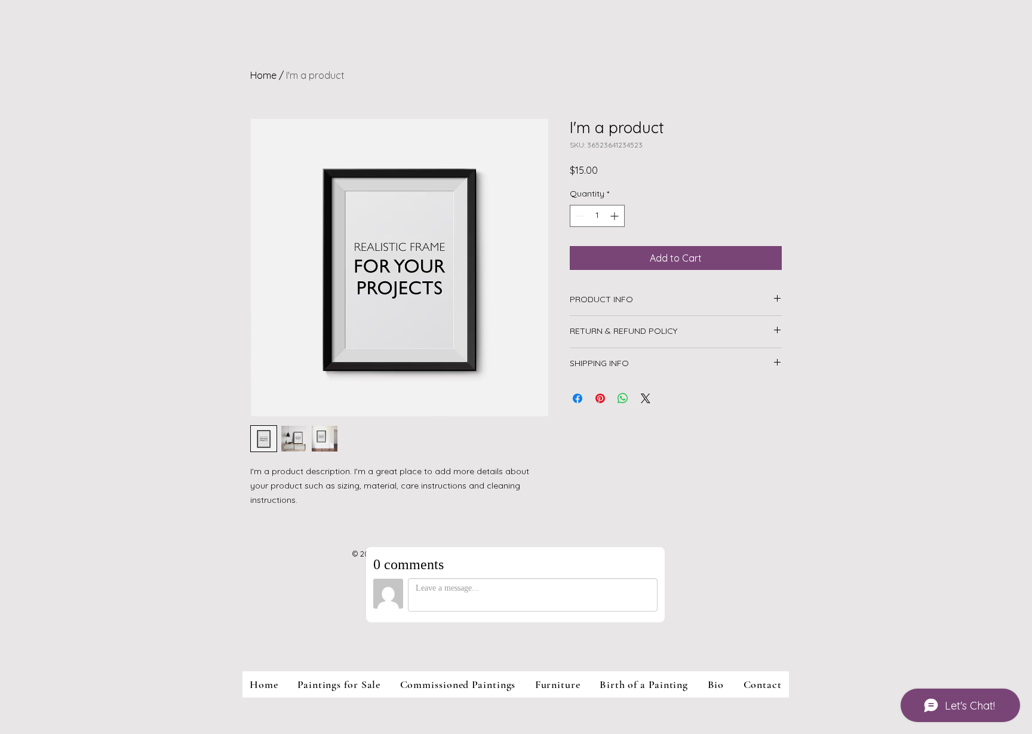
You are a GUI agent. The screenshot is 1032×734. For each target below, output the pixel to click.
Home (263, 75)
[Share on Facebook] (577, 398)
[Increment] (615, 215)
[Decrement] (579, 215)
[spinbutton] (597, 215)
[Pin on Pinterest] (600, 398)
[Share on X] (645, 398)
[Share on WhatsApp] (623, 398)
